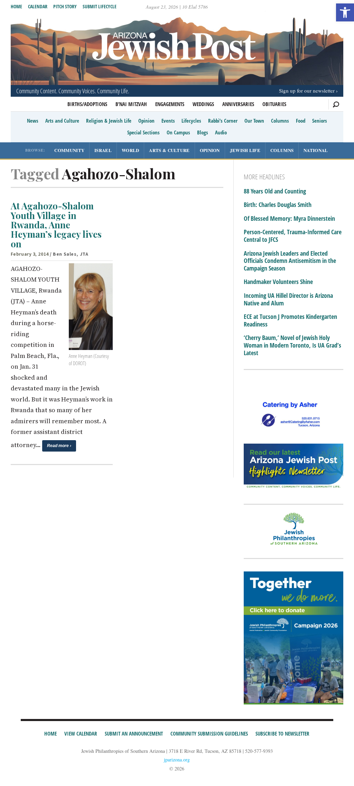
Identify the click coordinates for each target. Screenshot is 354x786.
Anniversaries (238, 104)
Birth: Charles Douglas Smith (277, 205)
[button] (345, 12)
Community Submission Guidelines (209, 733)
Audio (221, 132)
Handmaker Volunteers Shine (278, 282)
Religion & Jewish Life (108, 120)
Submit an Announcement (134, 733)
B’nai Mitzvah (131, 104)
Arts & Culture (169, 150)
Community (69, 150)
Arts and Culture (62, 120)
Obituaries (274, 104)
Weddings (203, 104)
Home (16, 6)
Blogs (202, 132)
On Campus (178, 132)
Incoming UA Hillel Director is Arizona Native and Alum (288, 299)
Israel (103, 150)
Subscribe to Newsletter (282, 733)
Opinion (146, 120)
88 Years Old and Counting (275, 191)
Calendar (37, 6)
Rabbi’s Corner (222, 120)
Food (300, 120)
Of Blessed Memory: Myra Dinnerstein (289, 218)
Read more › (59, 445)
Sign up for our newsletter (307, 90)
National (316, 150)
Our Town (254, 120)
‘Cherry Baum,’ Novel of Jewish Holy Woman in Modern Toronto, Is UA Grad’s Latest (292, 345)
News (32, 120)
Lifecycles (191, 120)
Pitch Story (65, 6)
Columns (280, 120)
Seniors (319, 120)
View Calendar (80, 733)
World (130, 150)
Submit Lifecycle (100, 6)
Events (168, 120)
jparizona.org (177, 759)
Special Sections (143, 132)
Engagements (169, 104)
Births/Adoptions (87, 104)
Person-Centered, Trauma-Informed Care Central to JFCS (293, 235)
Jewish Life (245, 150)
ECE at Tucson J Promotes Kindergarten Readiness (290, 320)
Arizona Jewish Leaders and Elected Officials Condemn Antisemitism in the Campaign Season (290, 261)
